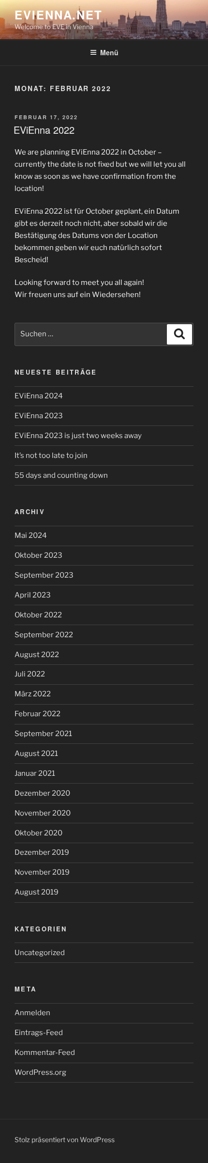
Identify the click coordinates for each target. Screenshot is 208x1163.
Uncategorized (40, 952)
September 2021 (43, 733)
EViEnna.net (59, 14)
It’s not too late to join (51, 455)
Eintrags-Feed (39, 1032)
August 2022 (37, 654)
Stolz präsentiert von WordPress (65, 1139)
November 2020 (43, 813)
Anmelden (32, 1012)
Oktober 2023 (38, 555)
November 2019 (42, 872)
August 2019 (37, 892)
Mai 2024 (31, 535)
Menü (109, 52)
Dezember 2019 (42, 852)
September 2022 (44, 634)
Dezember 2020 (42, 793)
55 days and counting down (61, 475)
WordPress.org (40, 1072)
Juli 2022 (30, 674)
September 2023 (44, 575)
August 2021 (36, 753)
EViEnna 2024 (39, 396)
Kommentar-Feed (45, 1052)
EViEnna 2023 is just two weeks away (78, 435)
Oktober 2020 (38, 833)
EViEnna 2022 (44, 130)
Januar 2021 (35, 773)
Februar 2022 (37, 713)
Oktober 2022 (38, 615)
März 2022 (33, 694)
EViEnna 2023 (39, 415)
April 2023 (33, 595)
